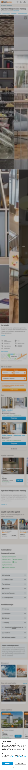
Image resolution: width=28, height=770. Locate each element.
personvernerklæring (13, 756)
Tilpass (14, 767)
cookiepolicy (23, 756)
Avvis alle (20, 763)
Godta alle (7, 763)
